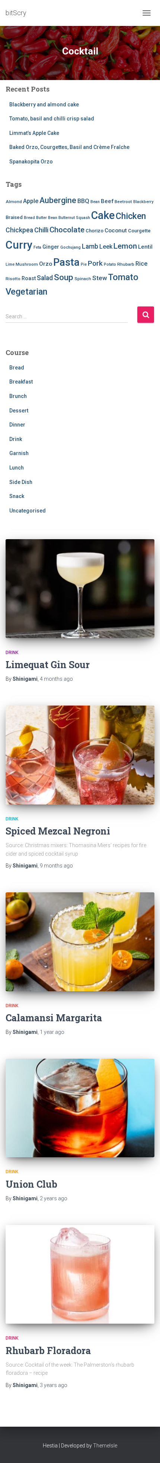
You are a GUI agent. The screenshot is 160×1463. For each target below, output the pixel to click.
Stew (99, 278)
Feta (37, 247)
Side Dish (20, 482)
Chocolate (66, 229)
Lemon (125, 246)
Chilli (41, 230)
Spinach (82, 278)
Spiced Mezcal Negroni (58, 831)
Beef (107, 201)
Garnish (19, 453)
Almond (14, 201)
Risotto (13, 278)
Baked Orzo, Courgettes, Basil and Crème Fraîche (69, 147)
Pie (84, 264)
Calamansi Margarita (54, 1018)
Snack (16, 496)
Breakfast (21, 382)
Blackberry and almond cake (44, 104)
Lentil (145, 246)
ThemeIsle (105, 1446)
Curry (19, 245)
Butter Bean (46, 217)
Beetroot (123, 201)
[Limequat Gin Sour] (80, 588)
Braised (14, 217)
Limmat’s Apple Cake (34, 133)
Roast (29, 278)
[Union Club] (80, 1108)
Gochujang (70, 247)
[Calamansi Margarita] (80, 941)
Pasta (66, 262)
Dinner (17, 425)
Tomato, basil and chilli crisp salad (51, 119)
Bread (29, 217)
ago (56, 679)
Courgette (139, 230)
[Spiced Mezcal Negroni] (80, 755)
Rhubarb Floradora (48, 1350)
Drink (15, 439)
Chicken (131, 216)
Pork (95, 263)
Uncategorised (27, 511)
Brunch (18, 396)
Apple (30, 201)
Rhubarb (125, 264)
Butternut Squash (74, 217)
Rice (141, 263)
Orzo (45, 264)
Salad (45, 278)
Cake (103, 215)
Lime (10, 264)
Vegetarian (26, 291)
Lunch (16, 468)
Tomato (123, 277)
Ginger (50, 247)
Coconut (116, 230)
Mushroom (27, 264)
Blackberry (143, 201)
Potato (110, 264)
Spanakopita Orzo (31, 162)
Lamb (90, 246)
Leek (105, 246)
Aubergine (57, 200)
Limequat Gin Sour (48, 664)
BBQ (83, 201)
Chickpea (19, 230)
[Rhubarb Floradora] (80, 1274)
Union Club (31, 1184)
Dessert (18, 411)
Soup (63, 277)
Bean (95, 201)
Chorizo (94, 230)
